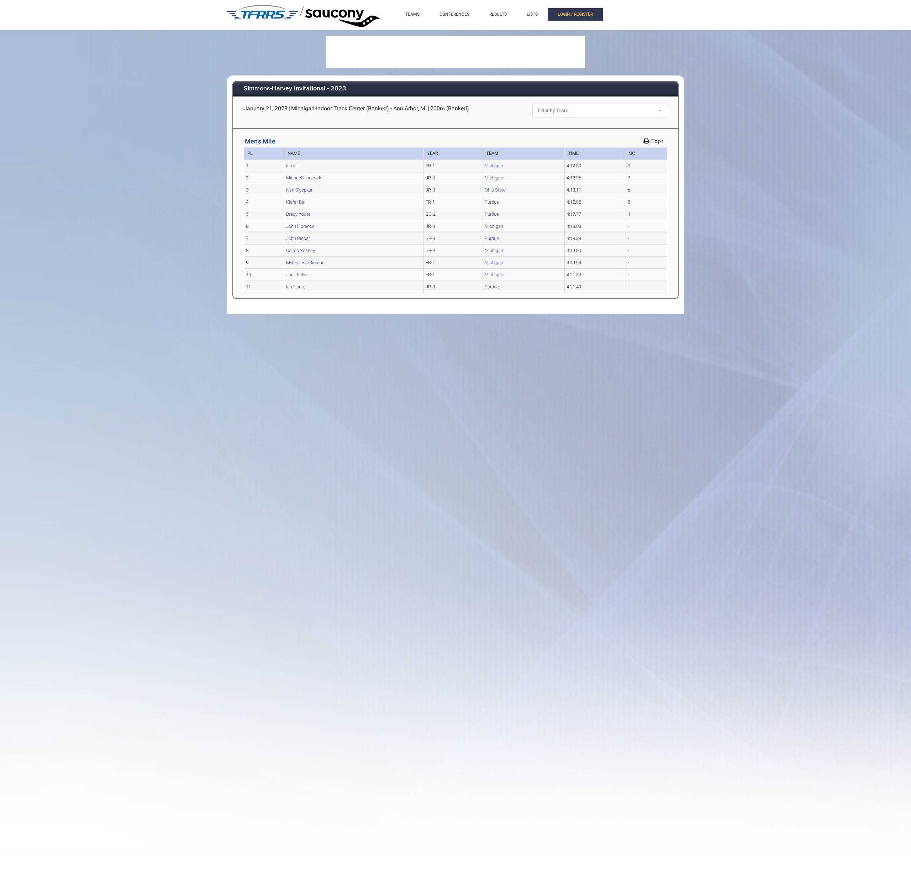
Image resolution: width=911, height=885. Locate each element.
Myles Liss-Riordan (305, 262)
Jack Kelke (297, 274)
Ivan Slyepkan (300, 190)
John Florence (300, 226)
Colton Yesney (300, 250)
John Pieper (298, 238)
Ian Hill (293, 165)
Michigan (494, 165)
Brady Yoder (298, 214)
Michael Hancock (303, 177)
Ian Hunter (296, 286)
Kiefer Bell (296, 202)
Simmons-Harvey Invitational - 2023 (295, 89)
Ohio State (495, 190)
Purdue (492, 202)
